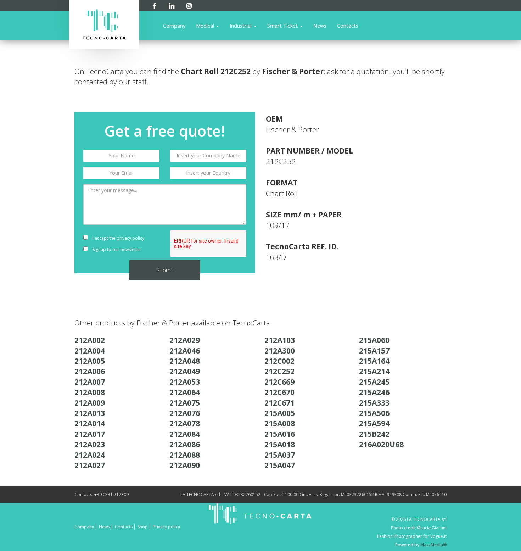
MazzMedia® (433, 545)
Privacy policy (166, 527)
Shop (143, 527)
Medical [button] (205, 25)
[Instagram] (189, 4)
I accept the (117, 238)
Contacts (347, 25)
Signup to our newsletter (116, 249)
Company (174, 25)
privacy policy (130, 238)
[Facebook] (154, 4)
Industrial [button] (241, 25)
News (319, 25)
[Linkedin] (172, 4)
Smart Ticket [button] (283, 25)
